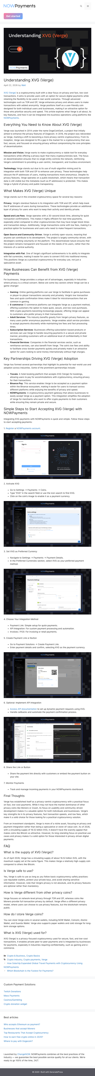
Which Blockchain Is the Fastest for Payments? (30, 971)
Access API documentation (23, 709)
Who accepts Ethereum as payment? (22, 1024)
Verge (44, 959)
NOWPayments (11, 118)
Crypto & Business (16, 956)
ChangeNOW (23, 1054)
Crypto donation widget (15, 1004)
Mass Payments (12, 995)
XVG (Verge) (10, 93)
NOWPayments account (28, 428)
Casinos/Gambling (13, 1000)
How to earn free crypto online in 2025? (23, 1037)
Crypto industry (14, 959)
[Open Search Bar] (81, 6)
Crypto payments (31, 959)
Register (10, 428)
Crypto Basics (33, 956)
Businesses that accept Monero (19, 1028)
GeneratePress (56, 1072)
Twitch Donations (12, 991)
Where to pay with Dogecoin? (18, 1041)
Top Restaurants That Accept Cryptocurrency (26, 1033)
